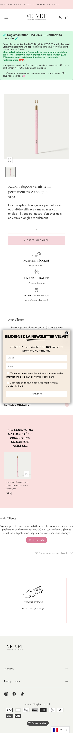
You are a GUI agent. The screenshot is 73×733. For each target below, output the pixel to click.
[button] (6, 17)
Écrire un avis (36, 540)
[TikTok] (22, 694)
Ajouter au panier (36, 240)
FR (61, 729)
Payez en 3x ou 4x (33, 608)
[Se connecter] (60, 17)
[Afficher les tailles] (26, 474)
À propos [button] (9, 668)
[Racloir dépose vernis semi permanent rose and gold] (17, 465)
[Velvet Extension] (15, 647)
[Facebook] (14, 694)
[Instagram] (6, 694)
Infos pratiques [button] (12, 681)
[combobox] (60, 729)
